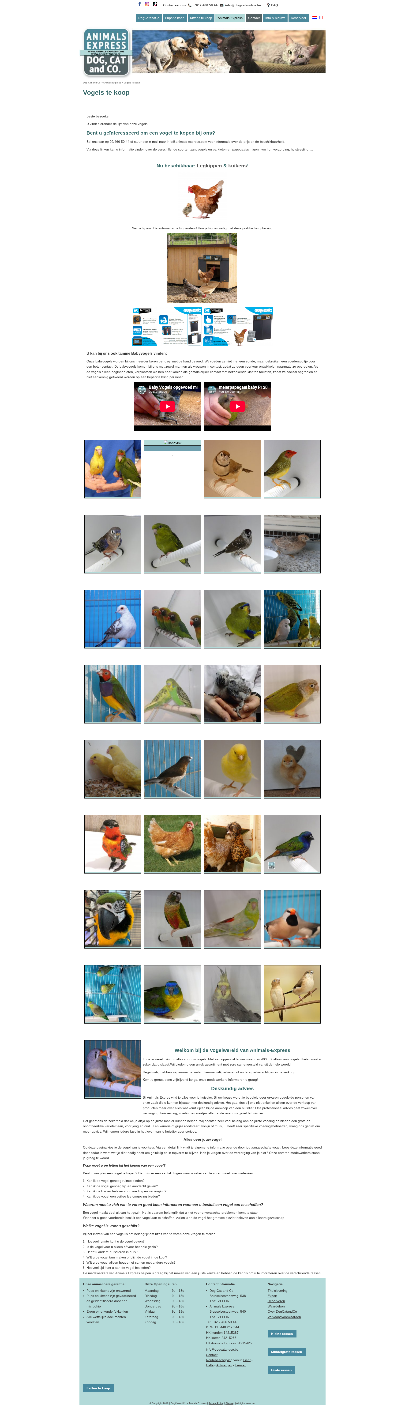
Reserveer (298, 18)
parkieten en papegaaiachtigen (236, 149)
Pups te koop (174, 18)
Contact (254, 18)
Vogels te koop (132, 82)
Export (272, 1296)
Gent (247, 1360)
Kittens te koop (201, 18)
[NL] (314, 18)
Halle (210, 1365)
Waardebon (276, 1306)
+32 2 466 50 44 (205, 5)
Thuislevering (278, 1290)
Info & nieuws (275, 18)
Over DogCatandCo (282, 1311)
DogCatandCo (148, 18)
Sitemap (229, 1403)
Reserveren (276, 1301)
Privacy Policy (216, 1403)
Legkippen (209, 165)
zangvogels (198, 149)
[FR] (321, 18)
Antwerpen (224, 1365)
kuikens (237, 165)
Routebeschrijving (219, 1360)
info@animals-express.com (187, 141)
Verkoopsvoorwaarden (284, 1317)
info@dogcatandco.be (243, 5)
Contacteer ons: (175, 5)
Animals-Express (230, 18)
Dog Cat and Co (92, 82)
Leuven (240, 1365)
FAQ (274, 5)
